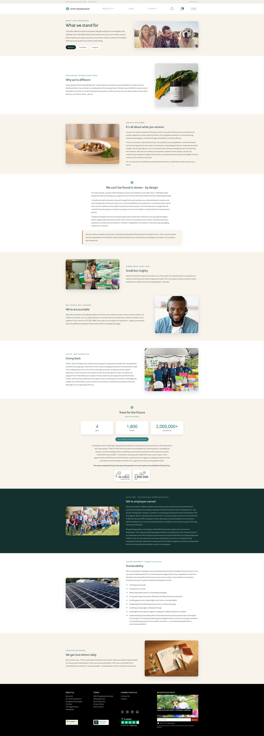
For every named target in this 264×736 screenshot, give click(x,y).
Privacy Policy (98, 704)
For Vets (69, 704)
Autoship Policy (99, 701)
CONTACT (152, 8)
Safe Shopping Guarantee (103, 696)
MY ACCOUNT (193, 2)
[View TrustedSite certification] (72, 722)
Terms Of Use (98, 706)
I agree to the (167, 723)
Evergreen (95, 47)
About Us (71, 47)
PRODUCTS (107, 8)
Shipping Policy (99, 698)
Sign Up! (194, 720)
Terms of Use (171, 723)
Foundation (83, 47)
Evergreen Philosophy (74, 701)
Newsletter (70, 709)
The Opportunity (72, 706)
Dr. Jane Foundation (73, 698)
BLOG (131, 8)
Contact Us (125, 696)
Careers (124, 698)
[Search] (172, 9)
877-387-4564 (92, 2)
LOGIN (194, 9)
